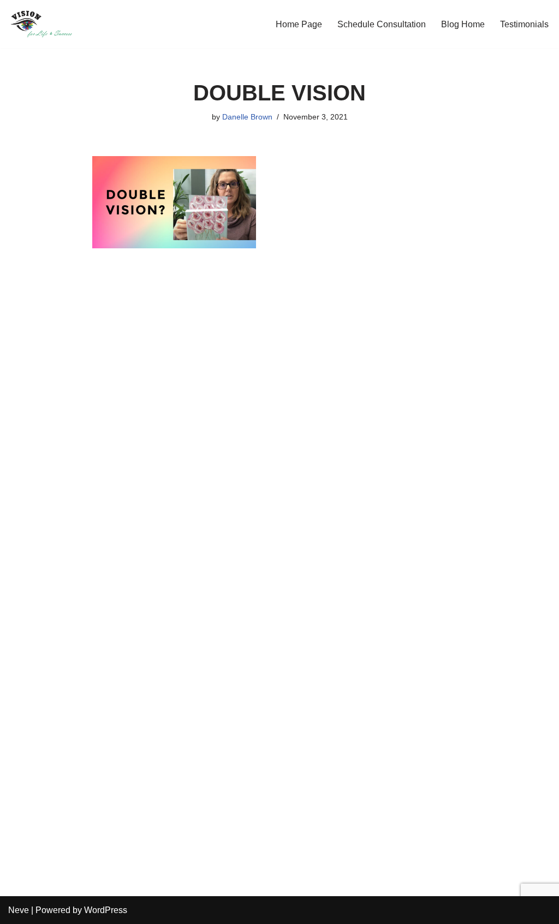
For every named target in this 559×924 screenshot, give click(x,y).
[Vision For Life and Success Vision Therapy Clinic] (41, 24)
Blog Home (463, 24)
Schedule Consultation (381, 24)
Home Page (299, 24)
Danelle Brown (247, 116)
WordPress (105, 910)
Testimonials (524, 24)
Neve (18, 910)
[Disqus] (279, 422)
